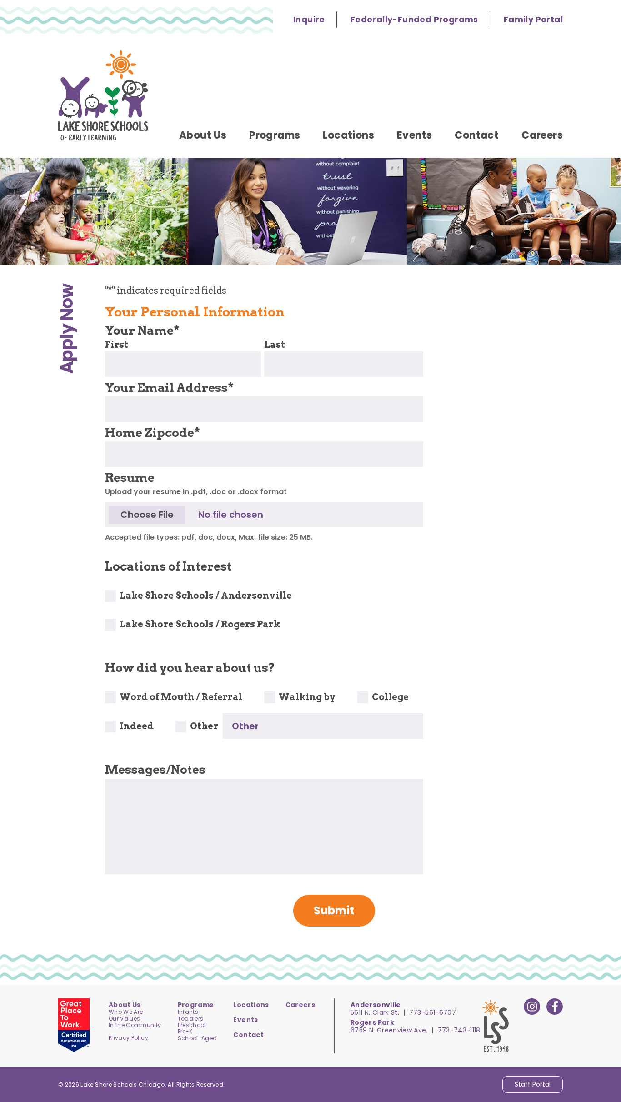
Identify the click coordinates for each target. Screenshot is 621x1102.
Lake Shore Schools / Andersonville (206, 595)
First (116, 345)
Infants (188, 1012)
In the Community (135, 1025)
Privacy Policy (128, 1038)
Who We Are (126, 1012)
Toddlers (191, 1018)
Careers (300, 1004)
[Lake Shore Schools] (103, 95)
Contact (248, 1034)
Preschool (192, 1025)
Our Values (124, 1018)
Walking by (307, 696)
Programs (196, 1004)
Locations (251, 1004)
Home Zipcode (152, 433)
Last (274, 345)
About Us (125, 1004)
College (390, 696)
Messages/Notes (155, 769)
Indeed (137, 726)
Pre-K (185, 1031)
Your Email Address (169, 388)
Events (245, 1019)
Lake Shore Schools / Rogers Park (200, 624)
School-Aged (197, 1038)
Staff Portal (533, 1084)
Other (204, 726)
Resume (130, 478)
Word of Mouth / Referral (181, 696)
